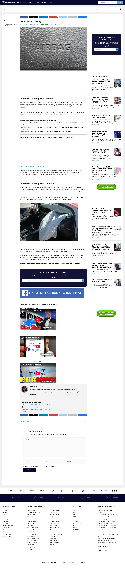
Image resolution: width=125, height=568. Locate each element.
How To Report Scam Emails (106, 532)
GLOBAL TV (76, 527)
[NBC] (83, 490)
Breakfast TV (77, 532)
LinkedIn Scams (54, 519)
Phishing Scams (54, 523)
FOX (74, 519)
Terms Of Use (7, 536)
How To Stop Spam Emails (105, 519)
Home (5, 510)
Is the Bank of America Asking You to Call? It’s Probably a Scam (101, 81)
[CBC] (62, 490)
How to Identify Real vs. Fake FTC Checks (101, 116)
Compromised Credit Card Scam (33, 404)
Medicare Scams (54, 521)
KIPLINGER (76, 529)
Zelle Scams (53, 544)
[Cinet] (20, 490)
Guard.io (24, 122)
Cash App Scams (32, 529)
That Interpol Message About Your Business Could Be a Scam (100, 151)
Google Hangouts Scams (34, 547)
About (5, 512)
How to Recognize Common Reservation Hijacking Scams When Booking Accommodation (102, 246)
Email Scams (31, 536)
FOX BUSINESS (77, 523)
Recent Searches (8, 525)
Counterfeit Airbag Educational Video (32, 166)
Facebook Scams (32, 540)
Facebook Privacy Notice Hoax (32, 409)
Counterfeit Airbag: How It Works (10, 23)
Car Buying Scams (32, 527)
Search (120, 2)
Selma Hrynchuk (37, 386)
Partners (5, 521)
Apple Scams (31, 523)
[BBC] (114, 490)
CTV (74, 525)
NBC (74, 516)
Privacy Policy (7, 534)
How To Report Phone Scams (106, 521)
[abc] (72, 490)
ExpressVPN (26, 131)
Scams (29, 2)
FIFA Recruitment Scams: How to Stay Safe (102, 280)
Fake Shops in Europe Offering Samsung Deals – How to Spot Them (102, 210)
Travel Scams (53, 538)
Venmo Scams (54, 540)
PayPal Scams (31, 514)
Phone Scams (54, 525)
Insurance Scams (54, 512)
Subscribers (6, 527)
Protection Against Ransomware (107, 542)
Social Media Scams (55, 532)
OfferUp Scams (31, 521)
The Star (75, 521)
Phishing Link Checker (9, 519)
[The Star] (104, 490)
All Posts (26, 411)
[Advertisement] (53, 82)
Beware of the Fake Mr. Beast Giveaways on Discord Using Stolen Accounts (101, 134)
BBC (74, 512)
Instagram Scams (55, 510)
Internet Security (55, 514)
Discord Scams (31, 519)
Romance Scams (54, 529)
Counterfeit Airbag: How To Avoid (11, 25)
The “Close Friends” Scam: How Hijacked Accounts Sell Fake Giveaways (100, 100)
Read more (33, 394)
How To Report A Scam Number (107, 527)
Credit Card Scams (32, 534)
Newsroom (6, 529)
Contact (51, 2)
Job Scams (53, 516)
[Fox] (10, 490)
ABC (74, 510)
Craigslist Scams (32, 532)
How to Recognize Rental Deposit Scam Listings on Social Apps (102, 228)
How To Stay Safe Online (57, 547)
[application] (32, 2)
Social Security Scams (33, 512)
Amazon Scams (31, 510)
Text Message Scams (56, 534)
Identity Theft (31, 549)
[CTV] (41, 490)
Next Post (85, 421)
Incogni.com (26, 127)
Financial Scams (32, 542)
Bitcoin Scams (31, 516)
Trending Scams (7, 532)
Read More (95, 91)
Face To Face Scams (33, 538)
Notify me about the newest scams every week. (40, 466)
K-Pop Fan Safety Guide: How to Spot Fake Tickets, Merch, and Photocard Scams (102, 169)
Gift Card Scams (32, 544)
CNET (75, 514)
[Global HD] (52, 490)
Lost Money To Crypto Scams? (106, 538)
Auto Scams (30, 525)
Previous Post (24, 421)
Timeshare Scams (55, 536)
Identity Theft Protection (105, 540)
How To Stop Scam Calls (105, 523)
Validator (21, 2)
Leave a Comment (24, 24)
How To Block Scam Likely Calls (107, 525)
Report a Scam (40, 2)
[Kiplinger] (31, 490)
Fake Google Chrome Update (32, 407)
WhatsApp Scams (55, 542)
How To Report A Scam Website (107, 529)
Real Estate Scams (55, 527)
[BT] (93, 490)
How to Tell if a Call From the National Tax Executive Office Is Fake (102, 265)
